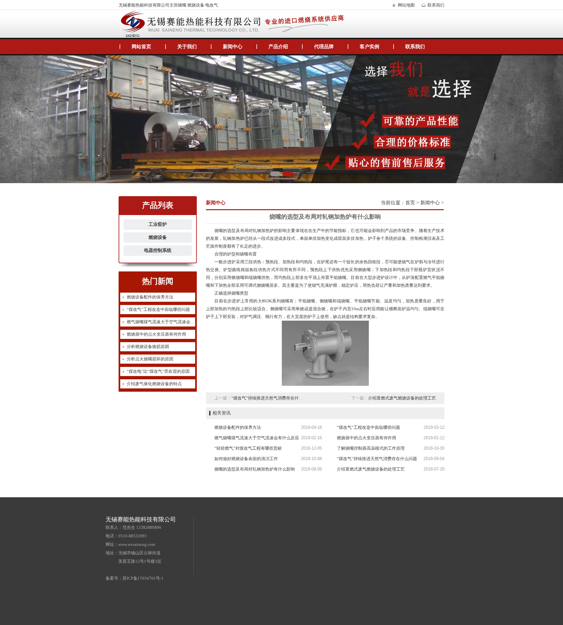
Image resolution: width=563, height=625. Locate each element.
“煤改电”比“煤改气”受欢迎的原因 (158, 371)
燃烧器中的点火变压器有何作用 (156, 334)
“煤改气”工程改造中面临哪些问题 (158, 309)
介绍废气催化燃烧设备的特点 (154, 383)
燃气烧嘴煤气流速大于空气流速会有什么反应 (169, 321)
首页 (410, 202)
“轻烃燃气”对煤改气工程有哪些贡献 (248, 448)
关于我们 (187, 46)
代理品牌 (324, 46)
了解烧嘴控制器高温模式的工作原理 (371, 448)
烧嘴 (366, 269)
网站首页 (141, 46)
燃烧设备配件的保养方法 (150, 297)
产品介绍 (278, 46)
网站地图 (406, 5)
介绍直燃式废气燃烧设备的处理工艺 (402, 398)
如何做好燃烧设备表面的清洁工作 (246, 458)
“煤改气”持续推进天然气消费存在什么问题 (271, 398)
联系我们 (435, 5)
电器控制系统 (157, 250)
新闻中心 (232, 46)
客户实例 (369, 46)
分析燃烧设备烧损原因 (148, 346)
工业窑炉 (158, 224)
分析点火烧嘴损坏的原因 (150, 358)
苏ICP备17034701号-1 (143, 578)
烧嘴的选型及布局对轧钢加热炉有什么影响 (254, 469)
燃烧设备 (158, 237)
